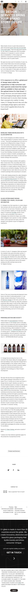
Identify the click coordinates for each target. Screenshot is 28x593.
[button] (25, 1)
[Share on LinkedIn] (18, 470)
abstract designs (7, 300)
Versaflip (14, 212)
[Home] (2, 1)
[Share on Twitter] (8, 470)
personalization (14, 321)
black (6, 257)
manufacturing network (10, 179)
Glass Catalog (9, 429)
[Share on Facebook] (13, 470)
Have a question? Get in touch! (16, 491)
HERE (19, 582)
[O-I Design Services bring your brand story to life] (14, 121)
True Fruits (7, 388)
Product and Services (14, 451)
